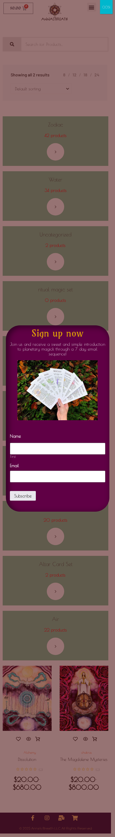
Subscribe (23, 495)
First (13, 456)
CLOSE (106, 7)
